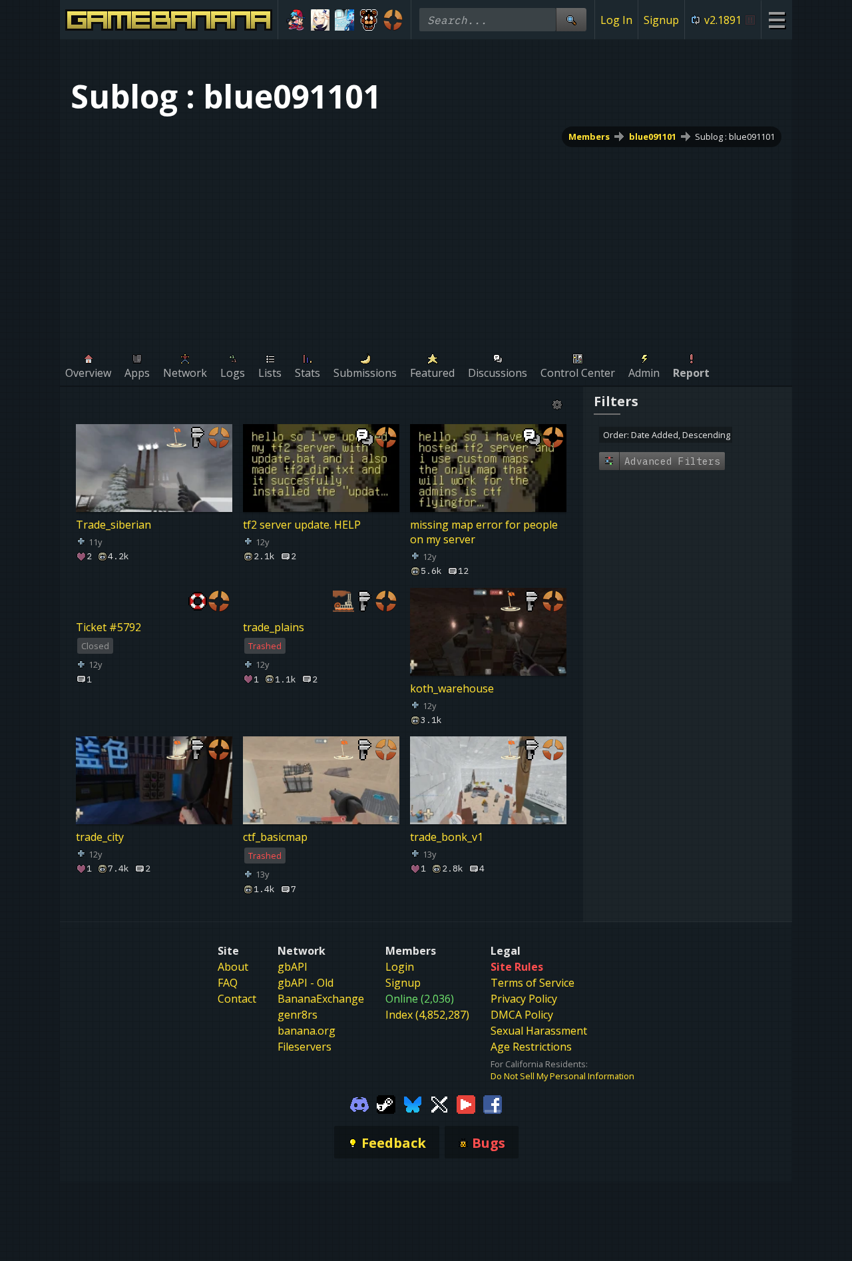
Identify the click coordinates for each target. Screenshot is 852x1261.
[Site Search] (571, 19)
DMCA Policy (522, 1014)
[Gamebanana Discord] (359, 1103)
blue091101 (652, 136)
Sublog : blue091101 (735, 136)
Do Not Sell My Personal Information (562, 1076)
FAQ (228, 982)
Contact (237, 998)
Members (589, 136)
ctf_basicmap (275, 837)
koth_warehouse (452, 688)
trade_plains (273, 627)
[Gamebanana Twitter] (439, 1103)
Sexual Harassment (539, 1030)
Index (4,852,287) (427, 1014)
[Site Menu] (776, 19)
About (233, 966)
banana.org (306, 1030)
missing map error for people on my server (484, 532)
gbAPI (293, 966)
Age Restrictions (531, 1046)
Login (399, 966)
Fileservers (304, 1046)
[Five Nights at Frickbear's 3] (369, 20)
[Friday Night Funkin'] (296, 20)
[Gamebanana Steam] (386, 1103)
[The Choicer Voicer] (344, 20)
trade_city (100, 837)
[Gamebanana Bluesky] (412, 1103)
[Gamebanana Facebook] (492, 1103)
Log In (616, 20)
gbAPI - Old (305, 982)
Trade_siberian (113, 524)
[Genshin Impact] (320, 20)
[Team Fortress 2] (393, 20)
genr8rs (298, 1014)
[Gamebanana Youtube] (466, 1103)
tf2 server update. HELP (302, 524)
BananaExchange (321, 998)
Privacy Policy (524, 998)
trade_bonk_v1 (446, 837)
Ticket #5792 (108, 627)
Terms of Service (532, 982)
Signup (661, 20)
